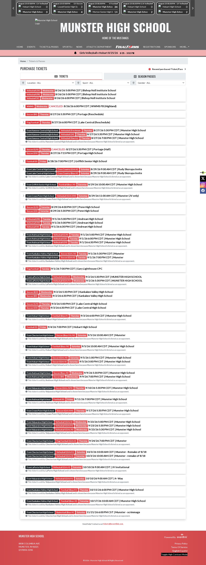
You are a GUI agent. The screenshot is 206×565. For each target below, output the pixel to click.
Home (23, 61)
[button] (103, 94)
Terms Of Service (179, 547)
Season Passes (147, 76)
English (176, 550)
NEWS (79, 47)
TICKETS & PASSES (49, 47)
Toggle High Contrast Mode (174, 554)
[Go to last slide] (13, 8)
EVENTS (31, 47)
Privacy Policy (181, 543)
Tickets (63, 76)
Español (183, 550)
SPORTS (67, 47)
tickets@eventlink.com (113, 524)
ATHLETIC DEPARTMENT (99, 47)
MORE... (183, 47)
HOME (20, 47)
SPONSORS (170, 47)
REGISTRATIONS (151, 47)
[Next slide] (192, 8)
